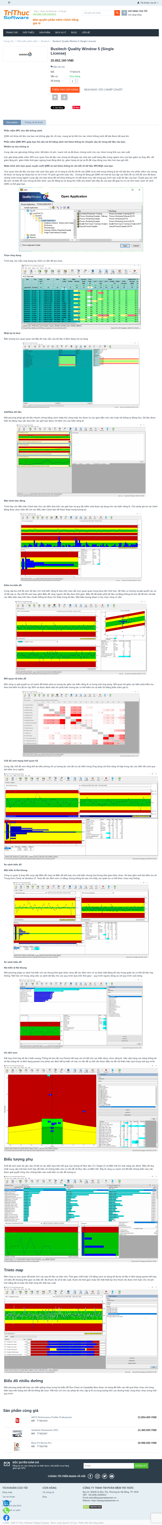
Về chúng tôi (48, 1492)
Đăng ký (141, 1465)
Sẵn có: (54, 76)
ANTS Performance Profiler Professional (51, 1417)
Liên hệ (86, 32)
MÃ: (53, 72)
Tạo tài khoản (8, 1497)
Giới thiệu (28, 32)
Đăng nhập (7, 1492)
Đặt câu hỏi (59, 67)
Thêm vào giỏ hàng (65, 89)
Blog (74, 32)
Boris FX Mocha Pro (41, 1443)
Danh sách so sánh (11, 1510)
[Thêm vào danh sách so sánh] (64, 97)
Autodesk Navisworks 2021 (44, 1430)
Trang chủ (12, 32)
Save (78, 107)
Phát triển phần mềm (27, 41)
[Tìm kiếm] (117, 13)
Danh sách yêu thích (11, 1505)
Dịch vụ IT (60, 32)
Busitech (45, 41)
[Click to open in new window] (91, 1476)
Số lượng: (55, 80)
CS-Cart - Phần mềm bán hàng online (86, 1523)
